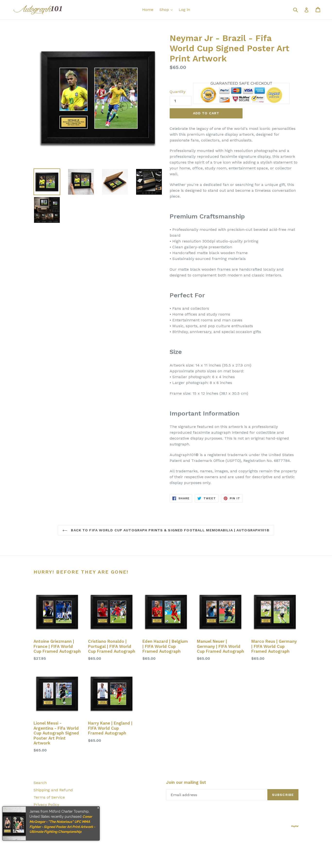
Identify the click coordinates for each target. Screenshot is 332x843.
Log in (184, 9)
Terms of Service (49, 797)
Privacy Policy (46, 804)
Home (147, 9)
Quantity (177, 91)
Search (40, 782)
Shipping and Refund (53, 790)
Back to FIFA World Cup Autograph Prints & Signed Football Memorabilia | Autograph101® (169, 530)
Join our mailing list (186, 782)
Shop (164, 9)
